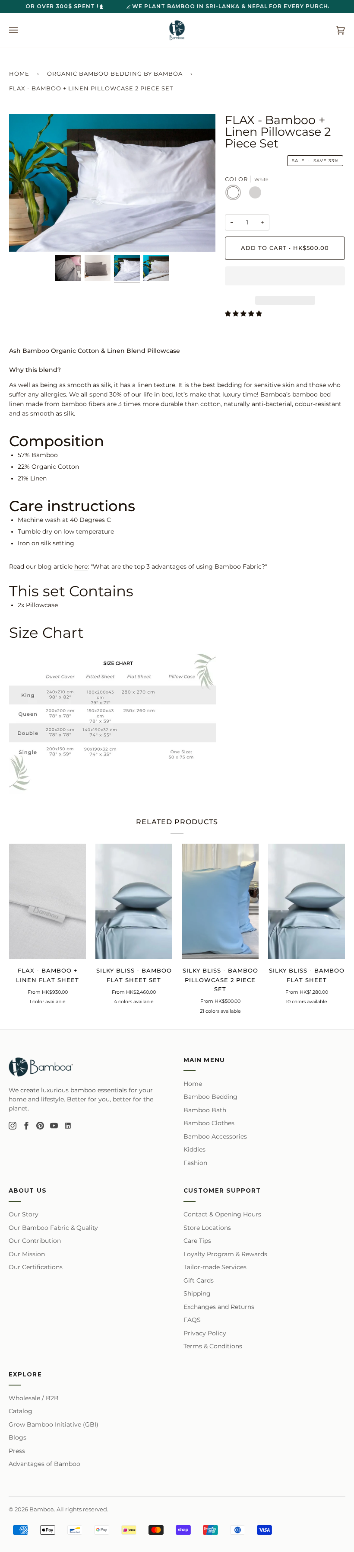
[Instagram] (12, 1126)
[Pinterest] (40, 1126)
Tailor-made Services (215, 1267)
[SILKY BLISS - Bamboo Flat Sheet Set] (133, 901)
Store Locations (207, 1228)
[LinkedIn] (68, 1126)
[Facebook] (26, 1126)
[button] (285, 278)
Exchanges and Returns (218, 1307)
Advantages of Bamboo (44, 1464)
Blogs (17, 1437)
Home (19, 73)
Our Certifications (36, 1267)
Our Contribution (35, 1241)
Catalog (20, 1411)
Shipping (197, 1293)
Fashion (195, 1163)
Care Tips (197, 1241)
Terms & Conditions (212, 1346)
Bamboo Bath (204, 1110)
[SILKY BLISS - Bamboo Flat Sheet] (306, 901)
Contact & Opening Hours (222, 1214)
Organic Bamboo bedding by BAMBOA (115, 73)
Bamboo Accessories (215, 1136)
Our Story (23, 1214)
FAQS (192, 1320)
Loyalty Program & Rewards (225, 1254)
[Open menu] (22, 30)
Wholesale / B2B (34, 1398)
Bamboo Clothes (208, 1123)
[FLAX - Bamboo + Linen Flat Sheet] (47, 901)
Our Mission (27, 1254)
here (81, 566)
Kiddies (194, 1149)
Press (17, 1451)
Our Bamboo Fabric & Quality (53, 1228)
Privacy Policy (204, 1333)
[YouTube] (54, 1126)
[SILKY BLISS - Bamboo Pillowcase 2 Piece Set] (220, 901)
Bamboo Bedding (210, 1097)
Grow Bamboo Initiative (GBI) (53, 1424)
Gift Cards (198, 1280)
